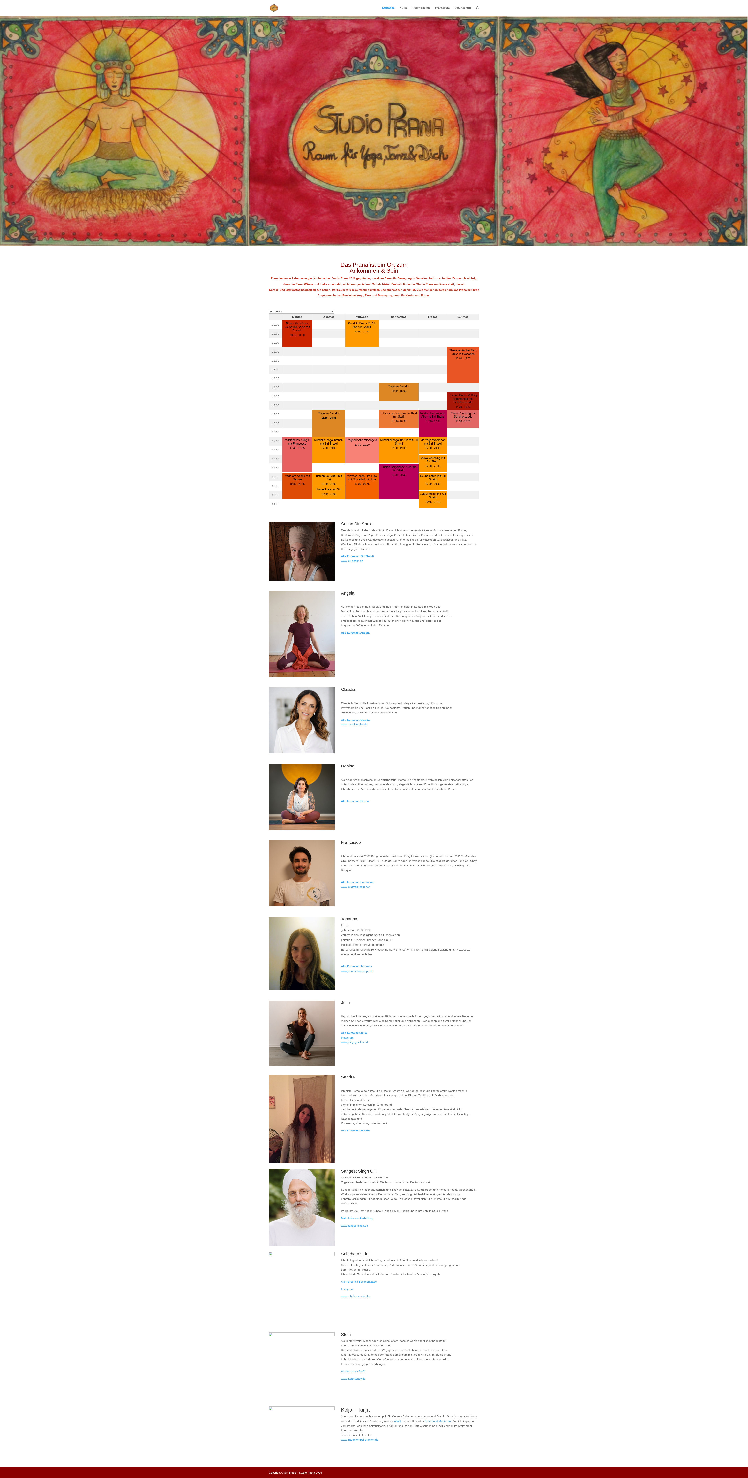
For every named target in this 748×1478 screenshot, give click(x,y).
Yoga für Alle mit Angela (362, 440)
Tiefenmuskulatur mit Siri (329, 477)
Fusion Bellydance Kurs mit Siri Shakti (398, 468)
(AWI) (397, 1421)
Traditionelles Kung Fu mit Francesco (297, 441)
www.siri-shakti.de (352, 560)
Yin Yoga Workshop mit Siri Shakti (432, 441)
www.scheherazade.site (355, 1296)
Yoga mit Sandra (398, 386)
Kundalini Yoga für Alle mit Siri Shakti (362, 325)
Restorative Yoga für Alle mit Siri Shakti (433, 414)
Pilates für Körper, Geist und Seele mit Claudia (297, 327)
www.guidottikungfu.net (355, 886)
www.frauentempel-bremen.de (359, 1439)
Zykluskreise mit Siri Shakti (433, 495)
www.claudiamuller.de (354, 724)
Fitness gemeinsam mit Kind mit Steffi (399, 414)
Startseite (388, 7)
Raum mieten (421, 7)
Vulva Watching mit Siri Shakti (433, 459)
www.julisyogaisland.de (355, 1042)
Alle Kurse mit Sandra (355, 1130)
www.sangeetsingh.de (354, 1225)
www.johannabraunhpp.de (357, 971)
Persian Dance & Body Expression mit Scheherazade (463, 398)
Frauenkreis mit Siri (328, 489)
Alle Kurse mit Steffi (353, 1371)
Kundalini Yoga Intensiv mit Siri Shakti (328, 441)
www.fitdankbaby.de (353, 1378)
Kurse (404, 7)
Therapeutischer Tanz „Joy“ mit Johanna (463, 352)
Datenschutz (463, 7)
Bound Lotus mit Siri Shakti (433, 477)
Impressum (442, 7)
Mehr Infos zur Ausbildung (357, 1218)
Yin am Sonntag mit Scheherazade (463, 414)
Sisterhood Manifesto (438, 1421)
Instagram (347, 1037)
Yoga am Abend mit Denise (297, 477)
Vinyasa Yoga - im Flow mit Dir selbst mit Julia (362, 477)
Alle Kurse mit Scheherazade (359, 1281)
